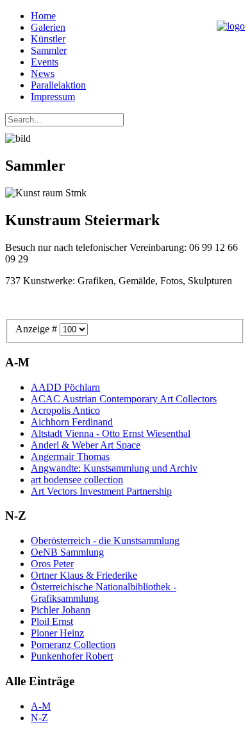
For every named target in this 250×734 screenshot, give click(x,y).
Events (44, 61)
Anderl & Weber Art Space (85, 445)
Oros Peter (52, 563)
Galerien (48, 27)
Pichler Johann (60, 609)
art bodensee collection (77, 479)
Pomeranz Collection (73, 644)
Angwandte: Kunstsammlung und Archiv (114, 468)
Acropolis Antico (65, 410)
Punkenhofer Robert (72, 656)
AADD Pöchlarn (65, 387)
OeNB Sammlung (67, 552)
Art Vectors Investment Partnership (101, 491)
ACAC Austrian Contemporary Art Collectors (124, 398)
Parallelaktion (58, 85)
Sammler (49, 50)
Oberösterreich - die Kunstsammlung (105, 540)
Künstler (48, 38)
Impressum (53, 96)
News (42, 73)
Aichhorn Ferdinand (72, 421)
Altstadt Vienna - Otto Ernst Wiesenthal (110, 433)
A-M (41, 706)
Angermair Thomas (70, 456)
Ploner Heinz (57, 632)
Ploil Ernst (52, 621)
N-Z (39, 717)
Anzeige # (37, 328)
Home (43, 15)
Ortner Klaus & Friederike (84, 575)
